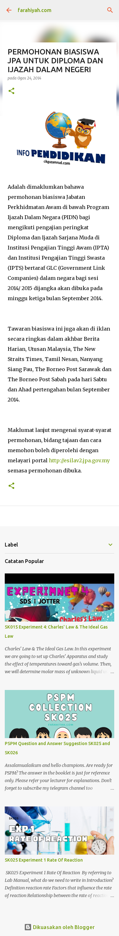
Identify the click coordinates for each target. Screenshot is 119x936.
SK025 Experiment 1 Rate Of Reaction (44, 860)
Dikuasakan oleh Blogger (63, 927)
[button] (11, 91)
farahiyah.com (34, 10)
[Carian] (110, 10)
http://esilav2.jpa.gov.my (79, 460)
